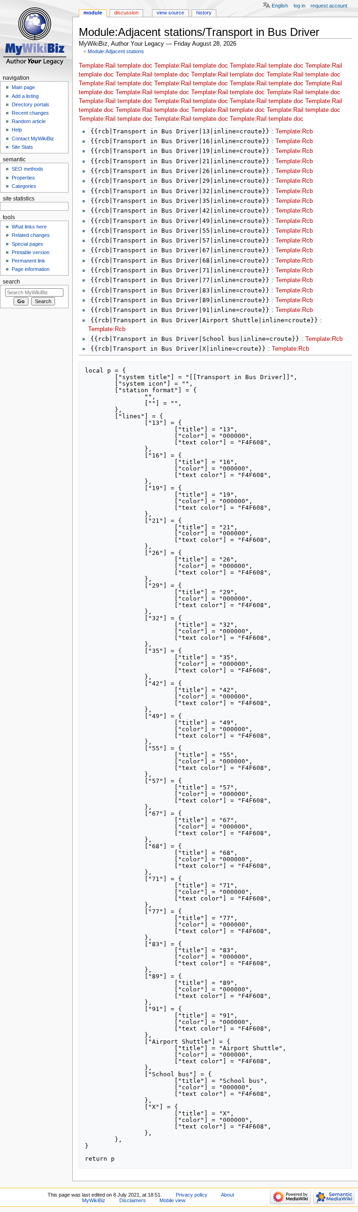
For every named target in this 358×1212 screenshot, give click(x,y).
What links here (29, 226)
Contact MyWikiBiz (33, 138)
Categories (24, 186)
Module (92, 12)
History (204, 12)
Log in (299, 5)
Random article (29, 121)
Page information (30, 269)
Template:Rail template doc (115, 65)
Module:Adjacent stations (116, 51)
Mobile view (172, 1200)
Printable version (30, 252)
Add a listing (25, 96)
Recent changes (30, 113)
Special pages (27, 244)
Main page (23, 87)
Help (17, 129)
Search (11, 281)
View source (170, 12)
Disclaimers (132, 1200)
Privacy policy (191, 1195)
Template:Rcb (294, 131)
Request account (328, 5)
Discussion (126, 12)
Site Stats (22, 147)
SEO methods (27, 169)
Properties (23, 177)
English (280, 5)
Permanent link (28, 260)
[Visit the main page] (36, 36)
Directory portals (30, 104)
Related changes (31, 235)
